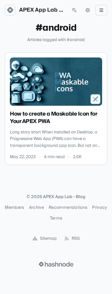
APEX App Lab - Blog (42, 10)
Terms (56, 218)
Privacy (99, 207)
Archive (36, 207)
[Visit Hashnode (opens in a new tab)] (56, 264)
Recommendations (68, 207)
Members (14, 207)
